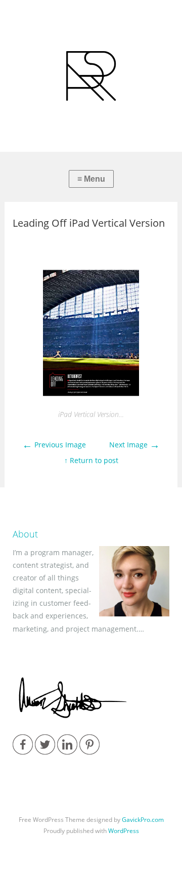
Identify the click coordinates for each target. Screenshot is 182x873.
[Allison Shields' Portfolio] (91, 76)
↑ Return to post (91, 460)
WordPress (123, 830)
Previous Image (54, 444)
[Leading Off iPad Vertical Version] (91, 399)
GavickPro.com (143, 819)
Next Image (134, 444)
